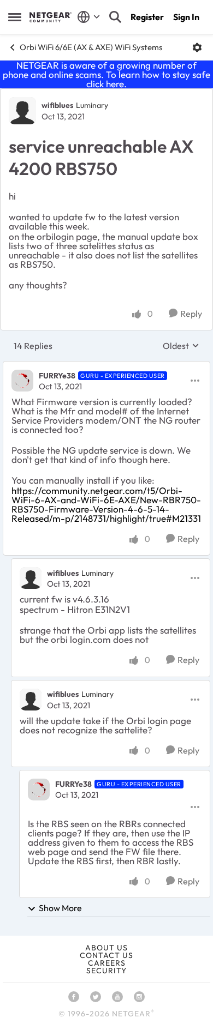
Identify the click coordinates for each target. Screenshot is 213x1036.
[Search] (115, 16)
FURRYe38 (57, 376)
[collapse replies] (106, 366)
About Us (106, 948)
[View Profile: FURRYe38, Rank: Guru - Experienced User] (22, 380)
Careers (107, 963)
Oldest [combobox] (181, 345)
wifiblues (57, 105)
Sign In (186, 16)
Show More (60, 907)
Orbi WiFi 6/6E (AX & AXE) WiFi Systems (91, 47)
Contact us (106, 955)
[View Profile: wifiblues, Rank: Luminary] (22, 110)
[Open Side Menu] (15, 17)
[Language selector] (89, 17)
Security (106, 970)
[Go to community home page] (50, 17)
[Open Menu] (197, 47)
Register (147, 16)
